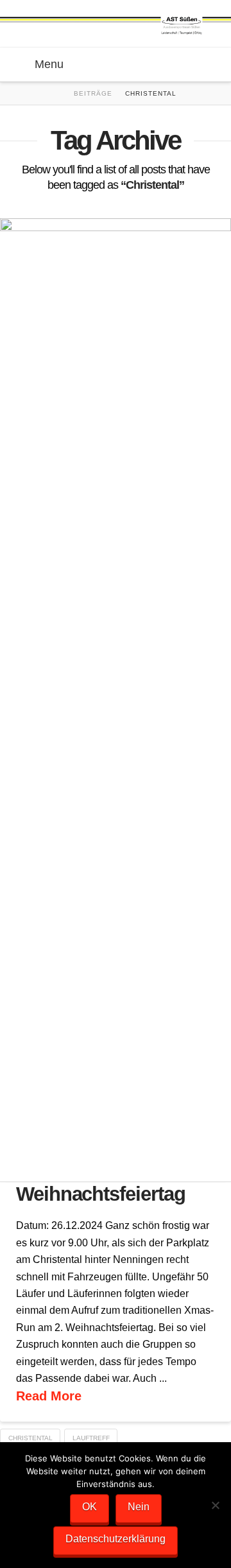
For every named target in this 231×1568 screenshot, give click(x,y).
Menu (49, 64)
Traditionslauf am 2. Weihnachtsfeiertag (102, 1184)
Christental (30, 1438)
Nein (139, 1506)
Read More (48, 1396)
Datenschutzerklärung (115, 1538)
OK (89, 1506)
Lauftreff (91, 1438)
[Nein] (215, 1505)
